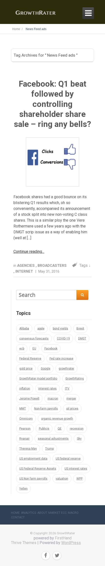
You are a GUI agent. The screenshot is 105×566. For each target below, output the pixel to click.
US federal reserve (68, 458)
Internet (24, 271)
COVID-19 (63, 338)
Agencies (26, 265)
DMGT (82, 338)
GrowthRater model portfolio (38, 378)
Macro (73, 513)
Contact (18, 517)
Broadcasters (52, 265)
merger (71, 398)
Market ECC (57, 513)
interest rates (47, 388)
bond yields (60, 328)
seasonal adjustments (53, 438)
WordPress (71, 542)
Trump (49, 448)
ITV (67, 388)
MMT (22, 408)
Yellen (23, 488)
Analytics (28, 513)
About (42, 513)
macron (53, 398)
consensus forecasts (34, 338)
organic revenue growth (57, 418)
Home (15, 513)
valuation (62, 478)
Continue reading (27, 251)
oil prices (72, 408)
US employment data (33, 458)
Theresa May (28, 448)
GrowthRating (74, 378)
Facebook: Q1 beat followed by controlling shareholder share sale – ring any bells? (52, 104)
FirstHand (63, 538)
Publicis (44, 428)
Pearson (25, 428)
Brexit (80, 328)
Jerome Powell (29, 398)
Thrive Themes (23, 542)
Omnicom (26, 418)
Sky (79, 438)
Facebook (50, 348)
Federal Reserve (30, 358)
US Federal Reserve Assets (37, 468)
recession (77, 428)
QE (60, 428)
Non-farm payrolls (46, 408)
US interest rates (75, 468)
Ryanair (24, 438)
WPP (79, 478)
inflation (24, 388)
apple (40, 328)
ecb (21, 348)
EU (34, 348)
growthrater (66, 368)
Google (45, 368)
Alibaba (24, 328)
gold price (25, 368)
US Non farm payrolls (33, 478)
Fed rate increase (61, 358)
